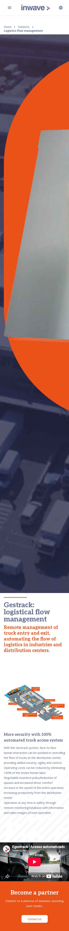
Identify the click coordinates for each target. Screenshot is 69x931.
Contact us (35, 919)
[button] (60, 7)
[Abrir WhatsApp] (59, 921)
